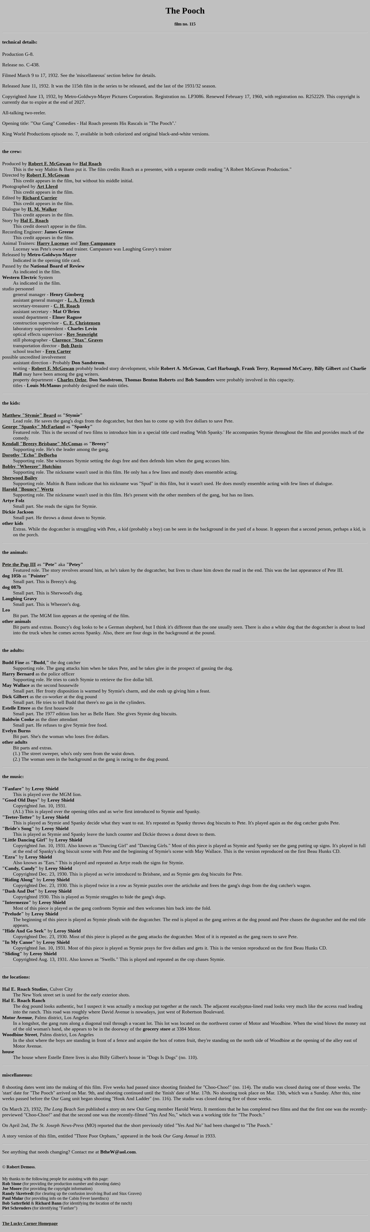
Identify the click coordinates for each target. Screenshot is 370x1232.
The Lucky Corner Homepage (30, 1223)
